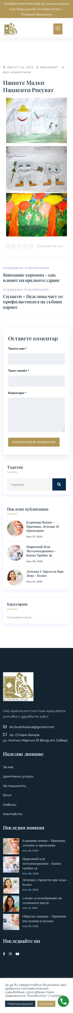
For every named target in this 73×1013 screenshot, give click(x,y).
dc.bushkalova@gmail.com (32, 727)
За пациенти (14, 786)
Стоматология (19, 617)
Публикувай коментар (34, 442)
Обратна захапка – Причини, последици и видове (44, 918)
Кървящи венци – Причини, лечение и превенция (42, 526)
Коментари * (17, 393)
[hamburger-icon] (57, 28)
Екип (7, 795)
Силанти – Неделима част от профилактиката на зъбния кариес (33, 301)
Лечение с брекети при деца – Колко (44, 573)
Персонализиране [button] (20, 1003)
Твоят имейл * (18, 370)
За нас (8, 767)
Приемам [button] (46, 1003)
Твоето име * (17, 348)
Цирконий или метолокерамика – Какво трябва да (41, 551)
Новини (9, 805)
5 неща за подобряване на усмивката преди (42, 900)
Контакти (13, 814)
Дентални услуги (18, 776)
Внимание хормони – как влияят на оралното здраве (31, 277)
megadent (48, 67)
